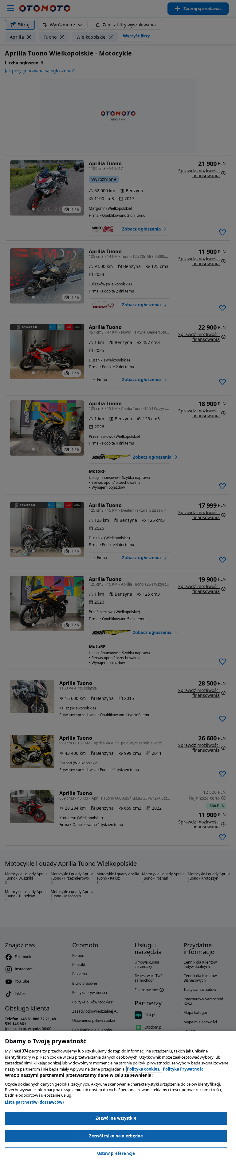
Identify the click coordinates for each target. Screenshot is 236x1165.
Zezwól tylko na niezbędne (116, 1136)
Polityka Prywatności (184, 1069)
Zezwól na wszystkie (116, 1118)
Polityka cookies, (144, 1069)
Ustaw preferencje (116, 1153)
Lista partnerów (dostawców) (34, 1102)
